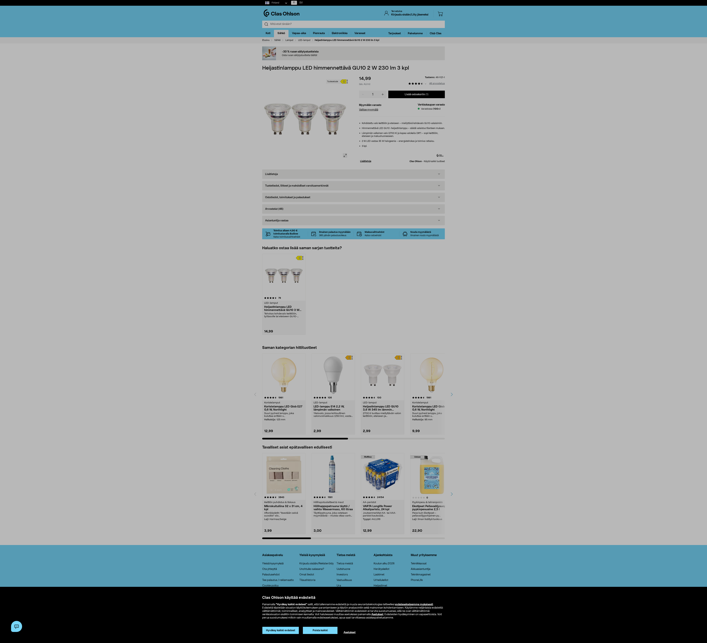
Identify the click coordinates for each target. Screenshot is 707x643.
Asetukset (377, 614)
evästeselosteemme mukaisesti (414, 604)
